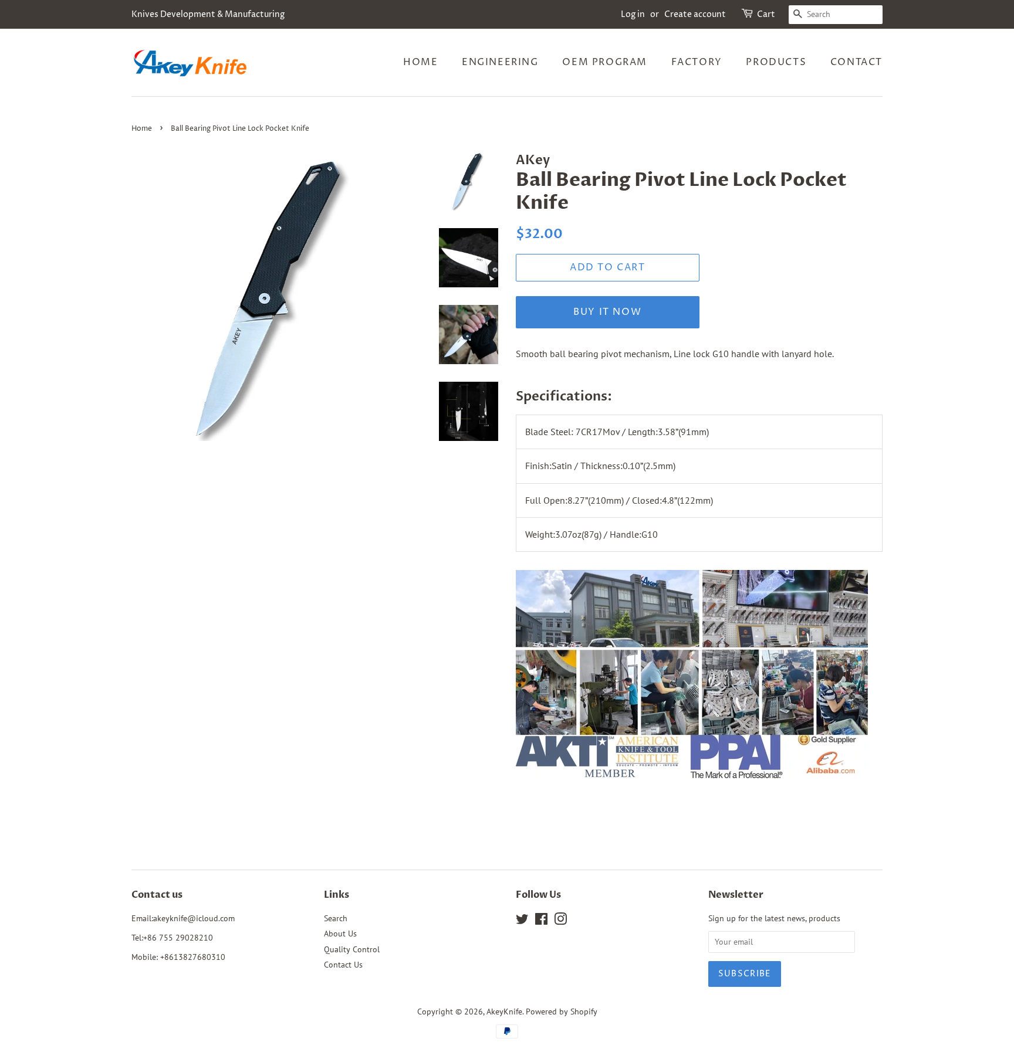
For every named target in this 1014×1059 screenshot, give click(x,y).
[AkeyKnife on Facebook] (541, 921)
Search (335, 918)
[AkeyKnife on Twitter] (522, 921)
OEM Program (604, 62)
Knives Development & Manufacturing (208, 14)
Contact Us (343, 964)
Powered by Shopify (561, 1011)
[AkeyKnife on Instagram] (560, 921)
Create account (695, 14)
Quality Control (352, 949)
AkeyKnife (504, 1011)
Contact (856, 62)
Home (420, 62)
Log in (633, 14)
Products (776, 62)
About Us (340, 933)
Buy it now (607, 312)
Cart (766, 14)
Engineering (500, 62)
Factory (696, 62)
